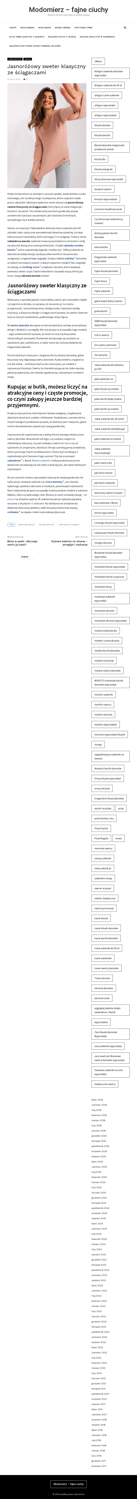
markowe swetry (26, 525)
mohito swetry (102, 704)
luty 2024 (97, 1249)
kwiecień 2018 (99, 1445)
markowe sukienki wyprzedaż (104, 598)
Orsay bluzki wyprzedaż (107, 778)
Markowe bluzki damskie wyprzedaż (108, 554)
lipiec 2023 (97, 1285)
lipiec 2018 (97, 1430)
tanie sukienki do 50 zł (106, 948)
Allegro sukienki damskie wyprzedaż (108, 73)
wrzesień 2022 (99, 1337)
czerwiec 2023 (99, 1290)
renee (118, 838)
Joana (24, 556)
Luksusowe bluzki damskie (109, 532)
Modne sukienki (41, 460)
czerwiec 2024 (99, 1228)
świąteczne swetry (104, 1084)
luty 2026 (97, 1125)
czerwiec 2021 (99, 1414)
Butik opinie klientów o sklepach (26, 37)
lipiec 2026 (97, 1099)
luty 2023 (97, 1311)
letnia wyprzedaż (104, 512)
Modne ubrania (62, 28)
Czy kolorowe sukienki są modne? (108, 221)
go (60, 304)
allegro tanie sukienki (106, 95)
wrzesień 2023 (99, 1275)
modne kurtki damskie (107, 650)
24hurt (98, 61)
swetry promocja (104, 908)
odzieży (69, 258)
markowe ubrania (104, 610)
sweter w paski (102, 888)
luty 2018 (96, 1456)
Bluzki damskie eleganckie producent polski (109, 147)
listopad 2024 (99, 1203)
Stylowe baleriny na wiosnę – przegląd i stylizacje (69, 543)
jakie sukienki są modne (107, 438)
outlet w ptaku (102, 808)
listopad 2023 (99, 1265)
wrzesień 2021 (99, 1399)
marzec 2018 (98, 1450)
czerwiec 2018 (99, 1435)
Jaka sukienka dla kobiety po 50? (108, 367)
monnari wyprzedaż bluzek (109, 734)
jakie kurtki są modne (106, 408)
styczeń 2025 (99, 1192)
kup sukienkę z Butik (106, 502)
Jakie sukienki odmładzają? (109, 428)
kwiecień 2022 (99, 1363)
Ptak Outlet (101, 828)
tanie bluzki (101, 918)
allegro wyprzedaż (104, 105)
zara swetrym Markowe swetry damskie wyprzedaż (109, 1058)
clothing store (30, 267)
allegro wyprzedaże (105, 115)
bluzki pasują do (103, 169)
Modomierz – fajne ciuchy (68, 10)
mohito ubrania (103, 714)
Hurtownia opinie (83, 28)
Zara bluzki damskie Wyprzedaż (105, 1034)
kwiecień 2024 (99, 1239)
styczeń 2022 (99, 1378)
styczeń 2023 (99, 1316)
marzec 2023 (98, 1306)
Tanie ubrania (102, 978)
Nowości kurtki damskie (107, 768)
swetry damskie (19, 325)
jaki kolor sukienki (104, 482)
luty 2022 (97, 1373)
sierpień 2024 (99, 1218)
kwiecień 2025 (99, 1177)
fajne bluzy (100, 281)
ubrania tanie (102, 998)
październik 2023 (100, 1270)
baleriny (57, 481)
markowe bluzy (103, 586)
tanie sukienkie (103, 958)
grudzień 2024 (99, 1198)
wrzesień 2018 (99, 1419)
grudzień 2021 (99, 1383)
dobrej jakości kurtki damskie (105, 235)
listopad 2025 (99, 1141)
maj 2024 (96, 1234)
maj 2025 (96, 1172)
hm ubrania (100, 355)
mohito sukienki (103, 694)
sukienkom (14, 460)
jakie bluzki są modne (106, 389)
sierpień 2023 (99, 1280)
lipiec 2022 (97, 1347)
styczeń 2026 (99, 1130)
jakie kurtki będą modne (108, 399)
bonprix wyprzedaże (105, 199)
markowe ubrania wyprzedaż (110, 620)
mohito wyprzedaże (105, 724)
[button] (125, 27)
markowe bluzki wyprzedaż (109, 566)
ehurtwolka (101, 247)
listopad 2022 (99, 1327)
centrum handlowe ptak (108, 209)
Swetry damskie (15, 59)
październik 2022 (100, 1332)
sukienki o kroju (103, 878)
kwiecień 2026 (99, 1115)
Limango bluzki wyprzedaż (109, 522)
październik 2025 (100, 1146)
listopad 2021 (99, 1388)
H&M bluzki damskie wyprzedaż (105, 323)
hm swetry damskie (105, 345)
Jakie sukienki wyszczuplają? (102, 450)
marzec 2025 (98, 1182)
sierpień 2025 (99, 1156)
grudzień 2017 (99, 1461)
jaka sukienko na (103, 379)
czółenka (13, 512)
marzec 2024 (98, 1244)
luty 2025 (97, 1187)
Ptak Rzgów (101, 838)
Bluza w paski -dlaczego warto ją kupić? (22, 543)
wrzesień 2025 (99, 1151)
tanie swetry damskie (69, 525)
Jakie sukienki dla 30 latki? (109, 418)
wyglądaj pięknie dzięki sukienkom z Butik (107, 1010)
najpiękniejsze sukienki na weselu (109, 756)
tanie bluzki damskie (106, 928)
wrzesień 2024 (99, 1213)
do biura (66, 443)
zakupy (13, 28)
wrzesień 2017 (99, 1466)
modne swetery (46, 525)
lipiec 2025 (97, 1161)
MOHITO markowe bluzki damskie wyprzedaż (108, 682)
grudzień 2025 (99, 1136)
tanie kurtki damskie (106, 938)
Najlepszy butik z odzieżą (62, 37)
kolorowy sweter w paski (108, 492)
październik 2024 (100, 1208)
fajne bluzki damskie (106, 271)
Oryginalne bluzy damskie (109, 798)
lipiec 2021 (97, 1409)
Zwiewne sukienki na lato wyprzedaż (108, 1072)
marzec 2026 (98, 1120)
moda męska (44, 28)
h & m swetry (101, 335)
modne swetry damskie (107, 670)
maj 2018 (96, 1440)
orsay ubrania (102, 788)
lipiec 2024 (97, 1223)
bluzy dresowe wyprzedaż (108, 179)
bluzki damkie (102, 125)
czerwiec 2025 (99, 1167)
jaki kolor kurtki (103, 472)
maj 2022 (96, 1358)
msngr (98, 744)
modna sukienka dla (105, 630)
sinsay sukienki (102, 858)
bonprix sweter (103, 189)
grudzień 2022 (99, 1321)
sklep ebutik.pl (102, 868)
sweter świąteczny (104, 898)
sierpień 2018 (98, 1425)
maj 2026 (96, 1110)
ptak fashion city (104, 818)
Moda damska (27, 28)
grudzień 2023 (99, 1259)
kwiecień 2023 (99, 1301)
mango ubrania (103, 542)
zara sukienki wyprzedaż (108, 1046)
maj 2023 (96, 1296)
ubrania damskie (103, 988)
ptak (121, 808)
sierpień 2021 (98, 1404)
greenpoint (100, 311)
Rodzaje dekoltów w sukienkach (97, 37)
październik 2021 (100, 1394)
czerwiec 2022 (99, 1352)
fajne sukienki (102, 291)
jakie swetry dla (103, 462)
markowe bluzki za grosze (109, 576)
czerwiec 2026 (99, 1105)
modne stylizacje (104, 660)
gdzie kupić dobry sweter (108, 301)
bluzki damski (102, 135)
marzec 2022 (98, 1368)
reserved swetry (103, 848)
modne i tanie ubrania (106, 640)
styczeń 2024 (99, 1254)
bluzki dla (99, 159)
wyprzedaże (101, 1022)
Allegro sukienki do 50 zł (108, 85)
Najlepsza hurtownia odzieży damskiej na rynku (35, 46)
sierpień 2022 (99, 1342)
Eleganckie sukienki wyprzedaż (105, 259)
